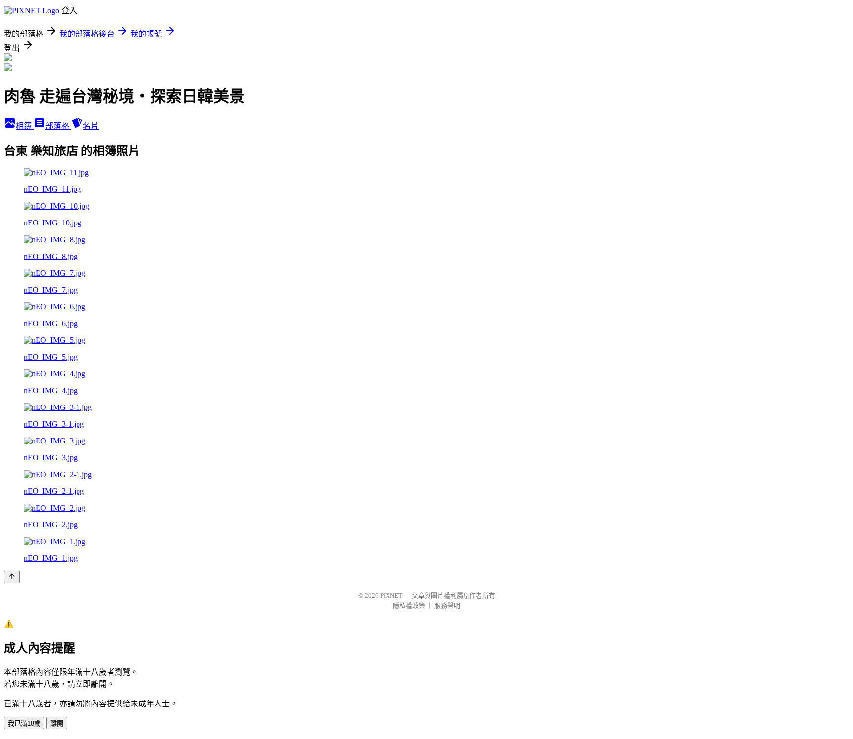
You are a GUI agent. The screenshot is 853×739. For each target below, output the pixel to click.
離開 (56, 723)
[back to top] (12, 577)
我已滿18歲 (24, 723)
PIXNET (391, 595)
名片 (91, 126)
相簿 (25, 126)
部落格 (58, 126)
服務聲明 (447, 605)
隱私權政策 (409, 605)
